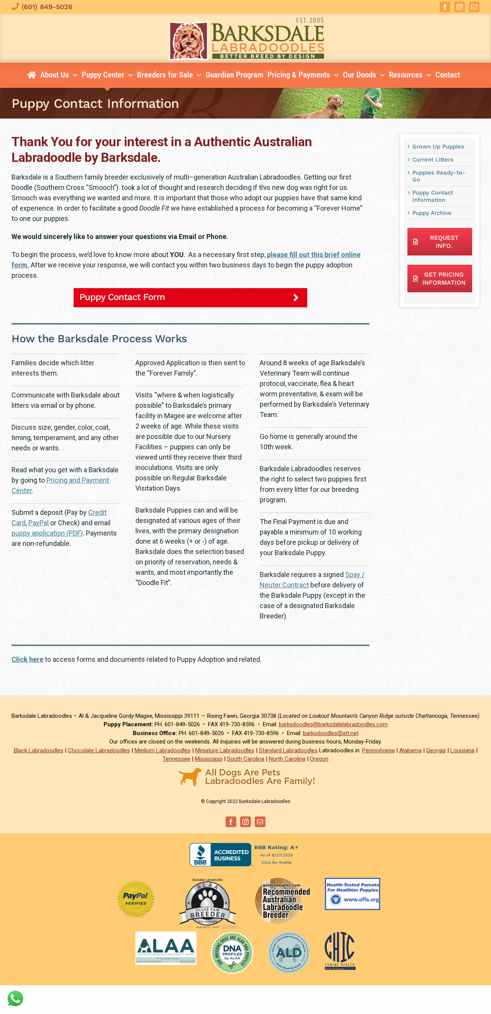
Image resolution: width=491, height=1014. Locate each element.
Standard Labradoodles (288, 750)
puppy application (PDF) (47, 533)
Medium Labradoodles (163, 750)
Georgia (436, 750)
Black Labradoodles (38, 750)
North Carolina (287, 758)
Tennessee (176, 758)
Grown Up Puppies (438, 146)
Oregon (319, 758)
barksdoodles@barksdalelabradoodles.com (333, 724)
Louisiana (462, 750)
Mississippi (208, 758)
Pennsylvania (378, 750)
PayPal (38, 523)
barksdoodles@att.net (331, 733)
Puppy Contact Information (432, 196)
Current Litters (432, 159)
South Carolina (245, 758)
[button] (190, 297)
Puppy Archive (431, 212)
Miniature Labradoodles (224, 750)
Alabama (410, 750)
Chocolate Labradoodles (99, 750)
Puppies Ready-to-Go (438, 176)
